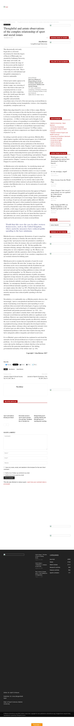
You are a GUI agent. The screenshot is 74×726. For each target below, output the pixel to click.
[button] (6, 2)
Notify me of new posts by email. (14, 475)
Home (5, 22)
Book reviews (12, 22)
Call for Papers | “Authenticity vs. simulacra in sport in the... (41, 564)
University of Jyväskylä (57, 127)
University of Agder (56, 140)
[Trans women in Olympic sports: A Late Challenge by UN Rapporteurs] (30, 573)
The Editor (19, 387)
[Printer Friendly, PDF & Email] (9, 359)
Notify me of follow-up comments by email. (17, 473)
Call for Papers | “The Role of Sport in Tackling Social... (41, 556)
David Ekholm (20, 369)
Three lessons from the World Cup (60, 181)
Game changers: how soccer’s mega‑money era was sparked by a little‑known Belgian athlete (60, 193)
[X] (65, 2)
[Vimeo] (67, 2)
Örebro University (56, 146)
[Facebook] (61, 2)
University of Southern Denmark (60, 136)
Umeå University (56, 142)
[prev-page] (5, 425)
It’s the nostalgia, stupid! (59, 171)
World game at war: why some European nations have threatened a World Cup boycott (60, 160)
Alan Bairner (12, 369)
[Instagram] (63, 2)
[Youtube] (69, 2)
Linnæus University (56, 138)
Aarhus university (56, 144)
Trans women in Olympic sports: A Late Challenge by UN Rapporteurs (41, 573)
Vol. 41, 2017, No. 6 (13, 377)
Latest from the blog (58, 153)
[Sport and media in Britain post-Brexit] (10, 409)
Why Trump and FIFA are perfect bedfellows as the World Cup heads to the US (60, 207)
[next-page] (7, 425)
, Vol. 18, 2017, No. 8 (37, 377)
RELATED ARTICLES (10, 401)
